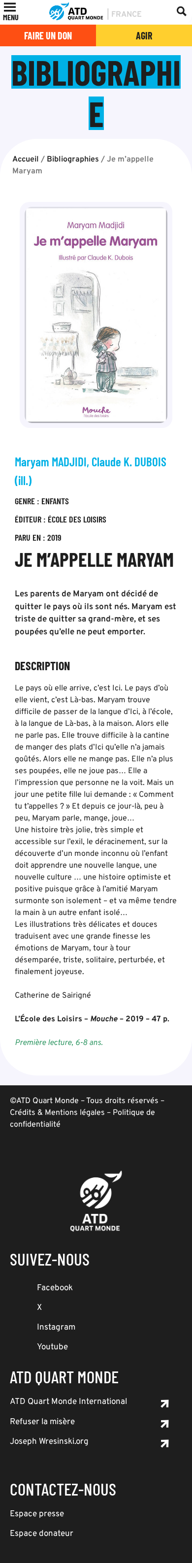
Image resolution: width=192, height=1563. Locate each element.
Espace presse (37, 1514)
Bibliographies (73, 159)
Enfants (55, 500)
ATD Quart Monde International (68, 1402)
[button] (11, 17)
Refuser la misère (42, 1422)
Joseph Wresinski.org (49, 1441)
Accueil (25, 159)
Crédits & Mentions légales (57, 1113)
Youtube (52, 1347)
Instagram (56, 1327)
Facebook (55, 1288)
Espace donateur (41, 1534)
